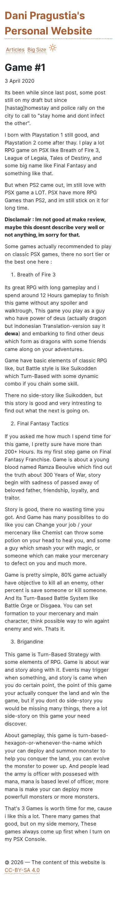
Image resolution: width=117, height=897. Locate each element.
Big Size (36, 49)
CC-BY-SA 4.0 (22, 870)
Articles (15, 49)
